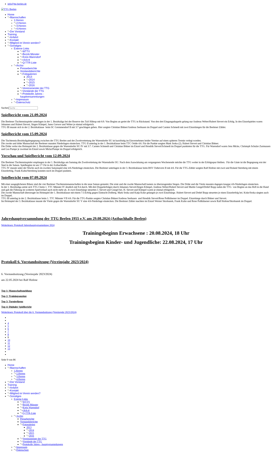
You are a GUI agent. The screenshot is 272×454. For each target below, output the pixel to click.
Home (11, 14)
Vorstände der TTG (33, 91)
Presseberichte (28, 68)
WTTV (26, 51)
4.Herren (21, 28)
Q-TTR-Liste (30, 62)
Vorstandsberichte (30, 71)
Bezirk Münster (31, 54)
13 (9, 348)
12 (9, 346)
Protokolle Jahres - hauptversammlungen (32, 95)
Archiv (19, 65)
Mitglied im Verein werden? (25, 43)
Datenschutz (23, 102)
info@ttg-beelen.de (17, 4)
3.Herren (21, 26)
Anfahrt (14, 37)
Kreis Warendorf (32, 57)
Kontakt (14, 40)
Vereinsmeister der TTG (36, 88)
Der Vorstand (17, 31)
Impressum (22, 99)
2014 (32, 79)
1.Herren (19, 20)
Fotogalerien (30, 74)
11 (9, 343)
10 (9, 340)
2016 (32, 85)
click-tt (26, 60)
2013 (29, 77)
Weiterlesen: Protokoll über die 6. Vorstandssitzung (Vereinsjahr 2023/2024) (38, 312)
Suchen (5, 107)
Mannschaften (18, 17)
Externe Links (21, 48)
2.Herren (21, 23)
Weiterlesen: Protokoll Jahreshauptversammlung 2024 (27, 225)
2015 (32, 82)
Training (12, 34)
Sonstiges (15, 45)
